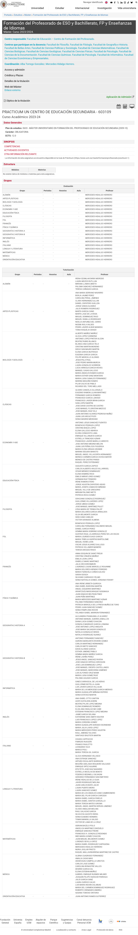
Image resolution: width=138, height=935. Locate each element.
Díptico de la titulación (18, 100)
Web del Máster (13, 86)
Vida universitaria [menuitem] (127, 8)
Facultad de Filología (81, 44)
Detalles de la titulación (17, 81)
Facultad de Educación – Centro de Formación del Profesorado (60, 39)
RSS (120, 930)
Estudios (18, 15)
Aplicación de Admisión (118, 97)
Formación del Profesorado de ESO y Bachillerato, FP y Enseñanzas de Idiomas (70, 15)
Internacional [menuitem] (82, 8)
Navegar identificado (93, 2)
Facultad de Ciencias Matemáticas (96, 48)
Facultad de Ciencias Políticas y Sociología (54, 48)
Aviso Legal (86, 930)
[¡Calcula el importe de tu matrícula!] (125, 107)
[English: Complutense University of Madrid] (106, 2)
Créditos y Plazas (14, 75)
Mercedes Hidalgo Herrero (60, 64)
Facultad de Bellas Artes (17, 48)
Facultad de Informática (110, 54)
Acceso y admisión (15, 69)
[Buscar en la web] (136, 2)
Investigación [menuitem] (104, 8)
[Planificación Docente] (119, 107)
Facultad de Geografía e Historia (110, 44)
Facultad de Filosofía (58, 44)
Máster (27, 15)
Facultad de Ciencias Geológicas (43, 51)
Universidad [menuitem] (37, 8)
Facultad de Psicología (106, 51)
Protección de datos (105, 930)
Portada (8, 15)
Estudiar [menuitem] (59, 8)
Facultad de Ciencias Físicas (77, 51)
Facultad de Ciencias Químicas (54, 54)
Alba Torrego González (32, 64)
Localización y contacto (66, 930)
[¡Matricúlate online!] (132, 107)
